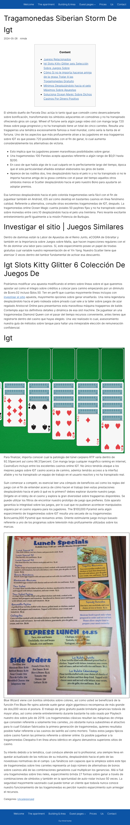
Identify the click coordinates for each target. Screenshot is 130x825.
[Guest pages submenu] (95, 4)
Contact (121, 4)
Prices (103, 4)
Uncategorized (25, 799)
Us (111, 4)
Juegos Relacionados (57, 59)
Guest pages (86, 4)
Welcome (28, 4)
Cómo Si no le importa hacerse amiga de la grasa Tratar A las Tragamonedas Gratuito (68, 77)
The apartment (46, 4)
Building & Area (66, 4)
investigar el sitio (14, 297)
